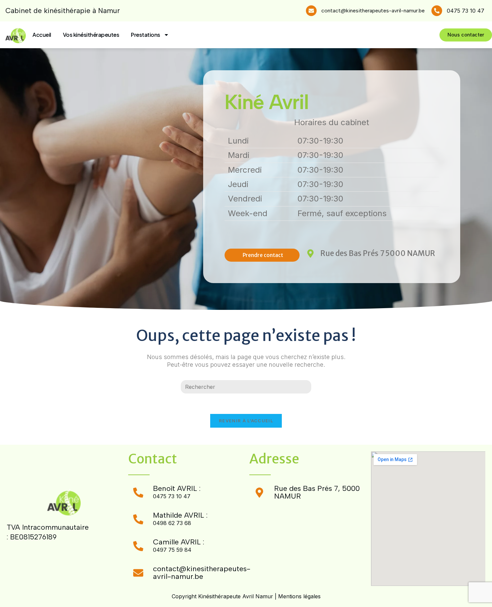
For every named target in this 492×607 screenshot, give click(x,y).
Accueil (41, 34)
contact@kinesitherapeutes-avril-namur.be (373, 10)
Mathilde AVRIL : (180, 515)
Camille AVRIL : (178, 541)
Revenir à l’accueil (246, 420)
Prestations (145, 34)
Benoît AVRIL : (176, 488)
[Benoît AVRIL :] (138, 493)
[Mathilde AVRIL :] (138, 519)
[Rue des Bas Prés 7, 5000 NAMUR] (259, 493)
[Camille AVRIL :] (138, 546)
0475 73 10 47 (465, 10)
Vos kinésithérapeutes (91, 34)
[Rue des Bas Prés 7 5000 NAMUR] (310, 253)
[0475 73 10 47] (436, 10)
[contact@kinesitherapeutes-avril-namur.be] (311, 10)
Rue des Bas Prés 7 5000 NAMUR (377, 253)
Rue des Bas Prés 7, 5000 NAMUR (317, 492)
